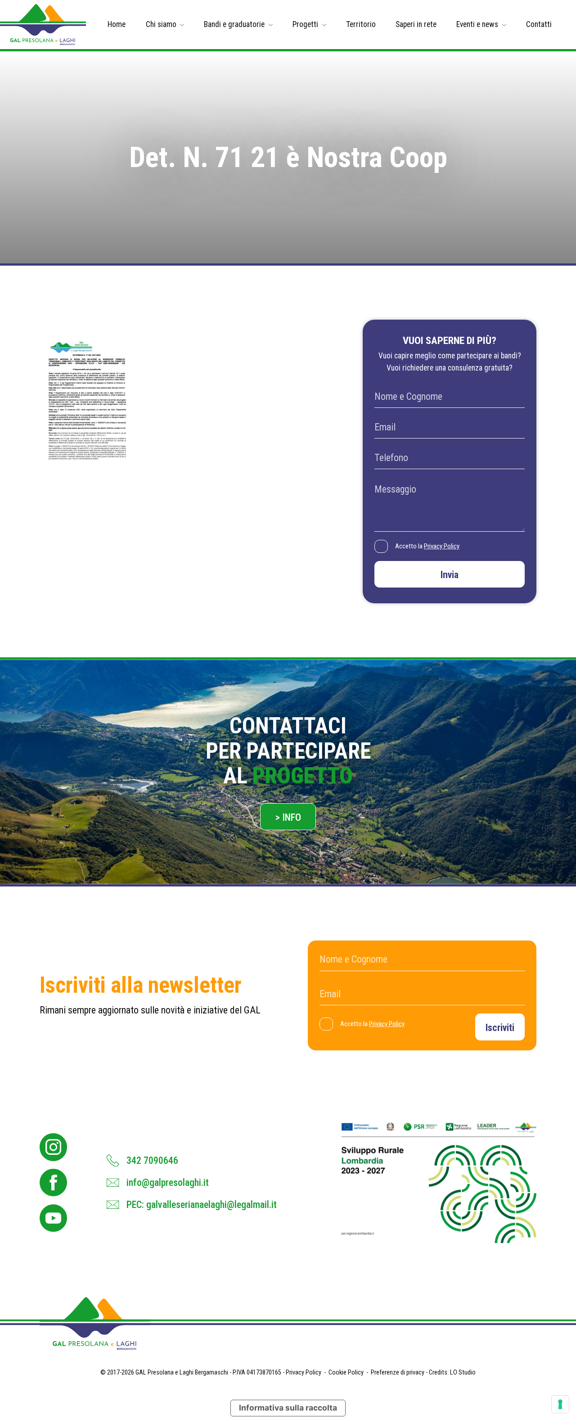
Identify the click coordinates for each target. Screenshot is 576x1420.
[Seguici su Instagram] (53, 1147)
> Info (288, 817)
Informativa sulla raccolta (288, 1407)
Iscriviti (500, 1027)
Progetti (305, 24)
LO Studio (463, 1372)
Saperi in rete (416, 24)
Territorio (361, 24)
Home (117, 24)
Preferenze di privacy (397, 1372)
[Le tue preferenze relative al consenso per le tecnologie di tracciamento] (560, 1404)
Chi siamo (161, 24)
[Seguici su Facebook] (53, 1182)
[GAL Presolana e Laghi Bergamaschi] (43, 24)
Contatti (539, 24)
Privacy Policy (441, 546)
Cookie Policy (346, 1372)
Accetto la (427, 546)
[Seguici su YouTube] (53, 1218)
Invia (450, 574)
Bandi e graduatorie (234, 24)
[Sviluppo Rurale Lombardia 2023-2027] (439, 1182)
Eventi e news (477, 24)
